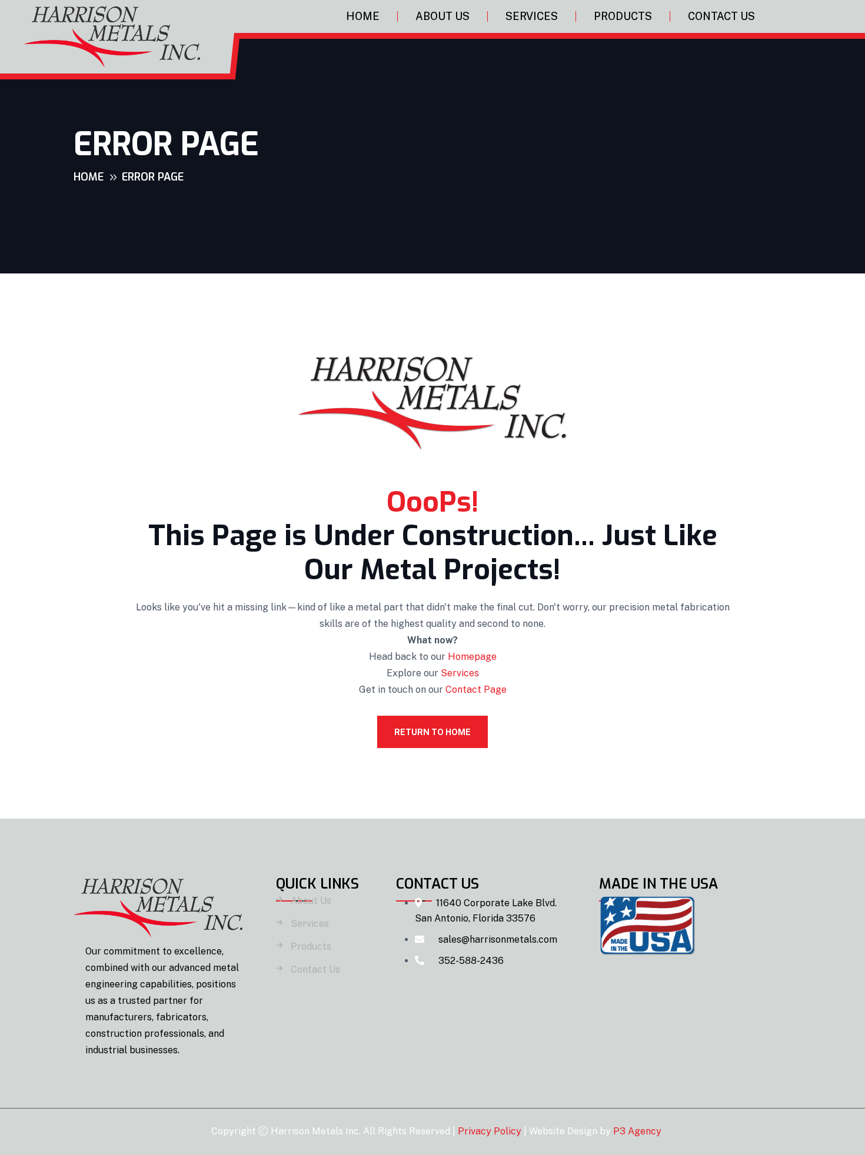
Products (623, 16)
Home (363, 16)
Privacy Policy (489, 1131)
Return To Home (432, 732)
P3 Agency (637, 1131)
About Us (442, 16)
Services (531, 16)
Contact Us (721, 16)
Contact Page (476, 689)
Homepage (472, 656)
